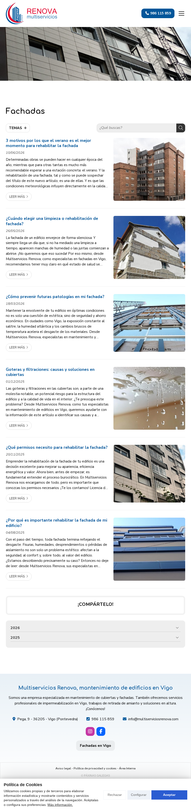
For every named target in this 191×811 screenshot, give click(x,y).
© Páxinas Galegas (95, 775)
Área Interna (127, 768)
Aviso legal (63, 768)
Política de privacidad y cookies (95, 768)
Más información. (60, 805)
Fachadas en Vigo (95, 745)
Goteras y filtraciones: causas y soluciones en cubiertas (50, 372)
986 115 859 (103, 719)
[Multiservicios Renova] (31, 13)
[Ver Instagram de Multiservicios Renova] (90, 731)
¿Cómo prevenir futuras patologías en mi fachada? (55, 296)
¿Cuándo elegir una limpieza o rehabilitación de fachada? (52, 221)
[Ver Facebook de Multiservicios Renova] (100, 731)
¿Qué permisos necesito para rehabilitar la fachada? (57, 447)
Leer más (17, 196)
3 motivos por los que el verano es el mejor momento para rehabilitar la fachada (48, 143)
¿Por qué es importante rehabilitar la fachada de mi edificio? (56, 523)
